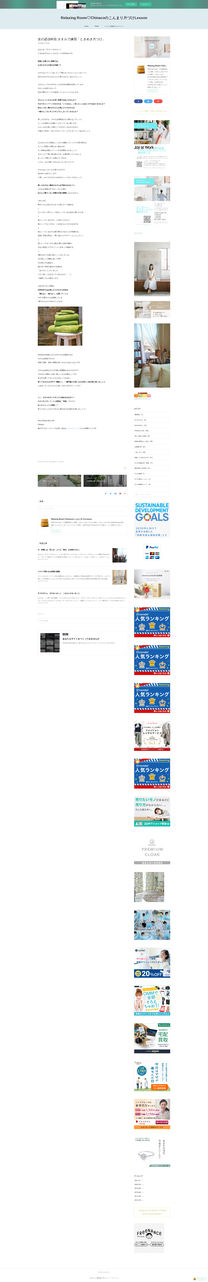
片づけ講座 (140, 473)
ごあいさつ (140, 452)
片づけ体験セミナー (142, 484)
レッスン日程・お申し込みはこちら (152, 111)
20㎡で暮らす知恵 (142, 436)
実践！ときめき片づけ (144, 457)
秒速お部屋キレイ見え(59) (56, 461)
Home (86, 26)
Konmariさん (141, 425)
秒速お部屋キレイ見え (144, 441)
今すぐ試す (131, 4)
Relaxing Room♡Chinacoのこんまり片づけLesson (104, 18)
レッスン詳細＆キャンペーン (114, 26)
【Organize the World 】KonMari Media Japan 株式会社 (152, 1212)
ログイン (145, 4)
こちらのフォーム (73, 428)
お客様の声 (140, 447)
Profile (96, 26)
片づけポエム (140, 420)
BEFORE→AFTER (142, 468)
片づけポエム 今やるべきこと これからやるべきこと (59, 593)
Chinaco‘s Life (141, 431)
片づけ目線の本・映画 (144, 463)
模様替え (139, 414)
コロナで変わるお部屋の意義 (49, 571)
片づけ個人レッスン (142, 479)
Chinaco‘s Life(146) (43, 461)
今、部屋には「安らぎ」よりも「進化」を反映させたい (59, 549)
